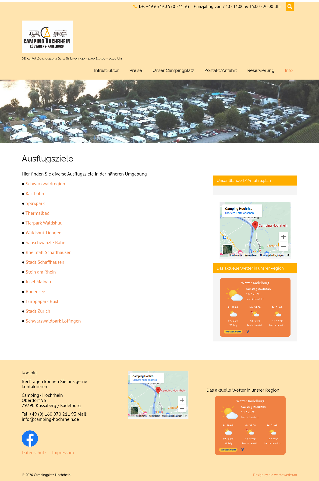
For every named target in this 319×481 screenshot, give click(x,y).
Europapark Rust (42, 301)
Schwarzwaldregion (45, 184)
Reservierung (260, 70)
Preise (135, 70)
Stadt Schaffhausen (45, 262)
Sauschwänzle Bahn (45, 242)
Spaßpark (35, 203)
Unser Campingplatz (173, 70)
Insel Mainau (38, 282)
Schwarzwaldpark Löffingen (53, 321)
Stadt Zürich (38, 311)
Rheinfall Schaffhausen (48, 252)
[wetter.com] (233, 332)
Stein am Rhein (41, 272)
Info (289, 70)
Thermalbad (37, 213)
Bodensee (35, 291)
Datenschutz (34, 452)
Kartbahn (35, 193)
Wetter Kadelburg (255, 283)
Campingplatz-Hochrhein (52, 475)
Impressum (63, 452)
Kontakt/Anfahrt (221, 70)
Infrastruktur (106, 70)
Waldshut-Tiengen (43, 233)
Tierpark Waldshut (43, 223)
